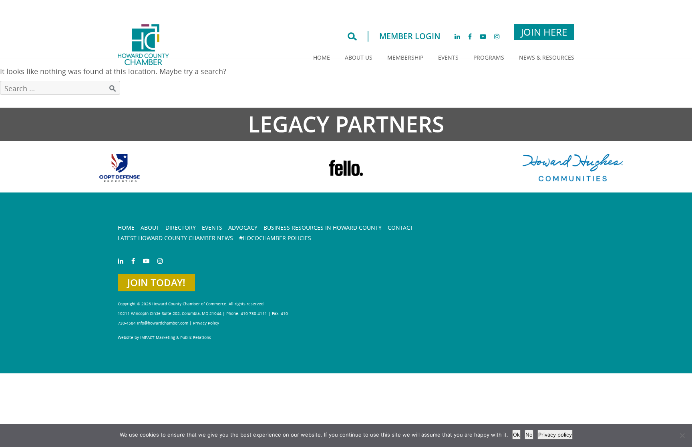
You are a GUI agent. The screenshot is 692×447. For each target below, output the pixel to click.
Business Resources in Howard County (323, 227)
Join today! (156, 282)
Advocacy (242, 227)
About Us (358, 57)
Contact (400, 227)
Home (321, 57)
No (529, 434)
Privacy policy (555, 434)
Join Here (544, 32)
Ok (516, 434)
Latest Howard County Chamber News (175, 238)
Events (448, 57)
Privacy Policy (206, 323)
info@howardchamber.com (162, 323)
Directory (180, 227)
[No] (682, 435)
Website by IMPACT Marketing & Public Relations (164, 337)
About (150, 227)
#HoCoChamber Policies (275, 238)
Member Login (410, 36)
